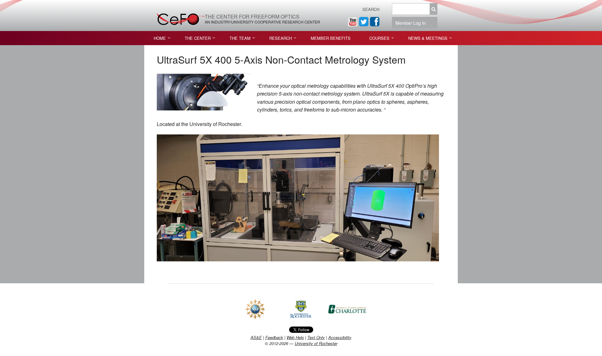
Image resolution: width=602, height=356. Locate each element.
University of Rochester (316, 343)
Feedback (274, 337)
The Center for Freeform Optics (252, 16)
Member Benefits (331, 38)
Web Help (295, 337)
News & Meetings (427, 38)
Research (280, 38)
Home (160, 38)
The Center (198, 38)
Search (370, 9)
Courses (379, 38)
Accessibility (339, 337)
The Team (240, 38)
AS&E (256, 337)
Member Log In (412, 23)
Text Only (316, 337)
